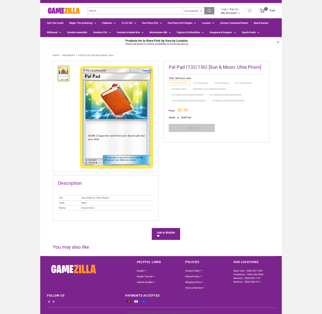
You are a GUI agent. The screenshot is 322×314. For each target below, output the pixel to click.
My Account (229, 13)
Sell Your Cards (55, 23)
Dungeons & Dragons (221, 32)
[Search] (209, 10)
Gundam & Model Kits (128, 32)
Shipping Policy (193, 282)
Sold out (192, 127)
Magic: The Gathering (80, 23)
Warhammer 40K (158, 32)
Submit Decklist (145, 282)
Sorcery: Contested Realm (234, 23)
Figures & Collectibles (188, 32)
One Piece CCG (150, 23)
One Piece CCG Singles (180, 23)
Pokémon (107, 23)
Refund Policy (192, 276)
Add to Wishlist (166, 232)
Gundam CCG (100, 32)
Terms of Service (193, 288)
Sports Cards (249, 32)
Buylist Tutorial (144, 276)
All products (68, 55)
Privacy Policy (192, 270)
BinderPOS (191, 312)
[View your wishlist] (250, 11)
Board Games (261, 23)
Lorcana (206, 23)
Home (56, 55)
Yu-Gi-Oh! (127, 23)
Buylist (140, 270)
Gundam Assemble (77, 32)
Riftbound (52, 32)
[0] (262, 10)
